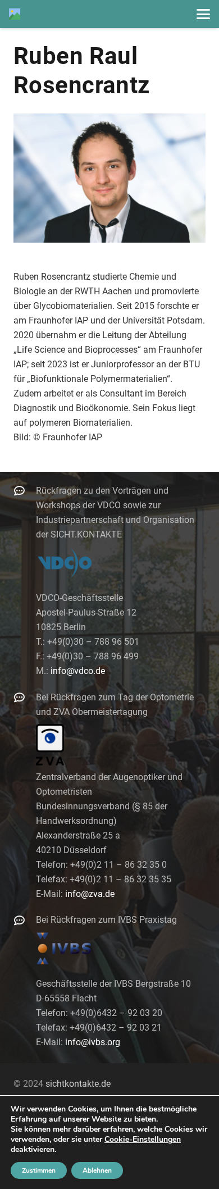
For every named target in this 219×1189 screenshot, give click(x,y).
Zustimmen (39, 1170)
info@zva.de (90, 894)
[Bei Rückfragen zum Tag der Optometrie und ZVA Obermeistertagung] (24, 697)
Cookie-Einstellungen (142, 1140)
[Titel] (14, 14)
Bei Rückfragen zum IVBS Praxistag (106, 919)
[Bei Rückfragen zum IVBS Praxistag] (24, 920)
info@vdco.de (78, 671)
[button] (203, 14)
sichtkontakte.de (78, 1083)
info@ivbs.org (92, 1042)
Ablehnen (97, 1170)
